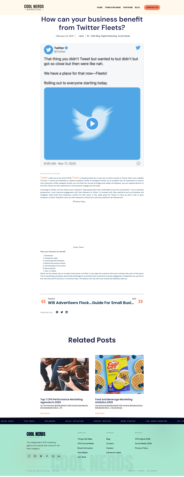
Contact (110, 443)
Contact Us (152, 7)
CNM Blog (95, 36)
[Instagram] (35, 456)
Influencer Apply (113, 452)
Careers (109, 448)
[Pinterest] (41, 456)
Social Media (124, 36)
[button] (57, 312)
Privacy (132, 471)
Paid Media (83, 452)
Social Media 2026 (143, 443)
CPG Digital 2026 (142, 439)
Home (100, 7)
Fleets (75, 177)
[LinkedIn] (58, 456)
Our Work (128, 7)
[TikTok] (47, 456)
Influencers (152, 471)
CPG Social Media (86, 443)
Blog (137, 7)
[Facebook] (29, 456)
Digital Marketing (109, 36)
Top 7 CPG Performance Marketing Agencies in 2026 (61, 401)
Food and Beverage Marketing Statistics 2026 (113, 401)
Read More (45, 413)
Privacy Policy (141, 448)
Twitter (44, 177)
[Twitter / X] (52, 456)
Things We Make (113, 7)
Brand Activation (85, 448)
